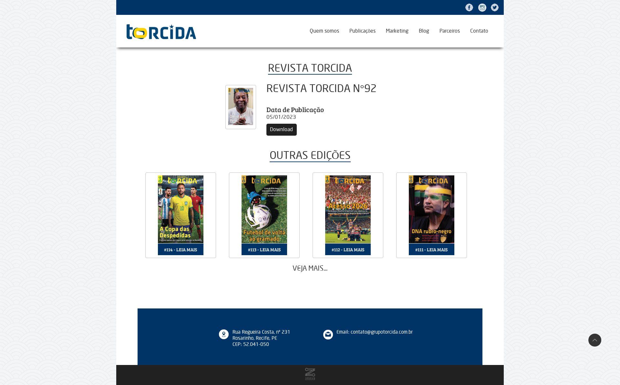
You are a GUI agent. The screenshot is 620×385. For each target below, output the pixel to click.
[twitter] (494, 7)
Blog (424, 31)
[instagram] (482, 7)
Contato (479, 31)
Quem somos (324, 31)
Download (281, 129)
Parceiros (449, 31)
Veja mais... (310, 268)
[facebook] (469, 7)
